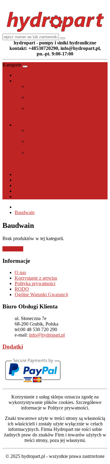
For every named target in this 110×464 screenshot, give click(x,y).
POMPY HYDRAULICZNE (43, 80)
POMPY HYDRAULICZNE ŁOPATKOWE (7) (55, 111)
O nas (20, 272)
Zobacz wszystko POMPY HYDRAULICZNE (61, 119)
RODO (22, 289)
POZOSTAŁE (29, 174)
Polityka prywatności (35, 283)
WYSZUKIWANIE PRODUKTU (48, 191)
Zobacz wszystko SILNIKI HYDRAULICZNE (41, 166)
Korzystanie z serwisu (36, 278)
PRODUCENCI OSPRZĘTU (44, 180)
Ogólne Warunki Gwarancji (41, 294)
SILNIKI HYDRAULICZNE (44, 124)
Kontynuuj (12, 248)
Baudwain (25, 212)
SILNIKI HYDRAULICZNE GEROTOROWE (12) (56, 144)
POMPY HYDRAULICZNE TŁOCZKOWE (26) (55, 89)
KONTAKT (27, 196)
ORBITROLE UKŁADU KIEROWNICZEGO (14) (52, 133)
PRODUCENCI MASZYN (42, 185)
